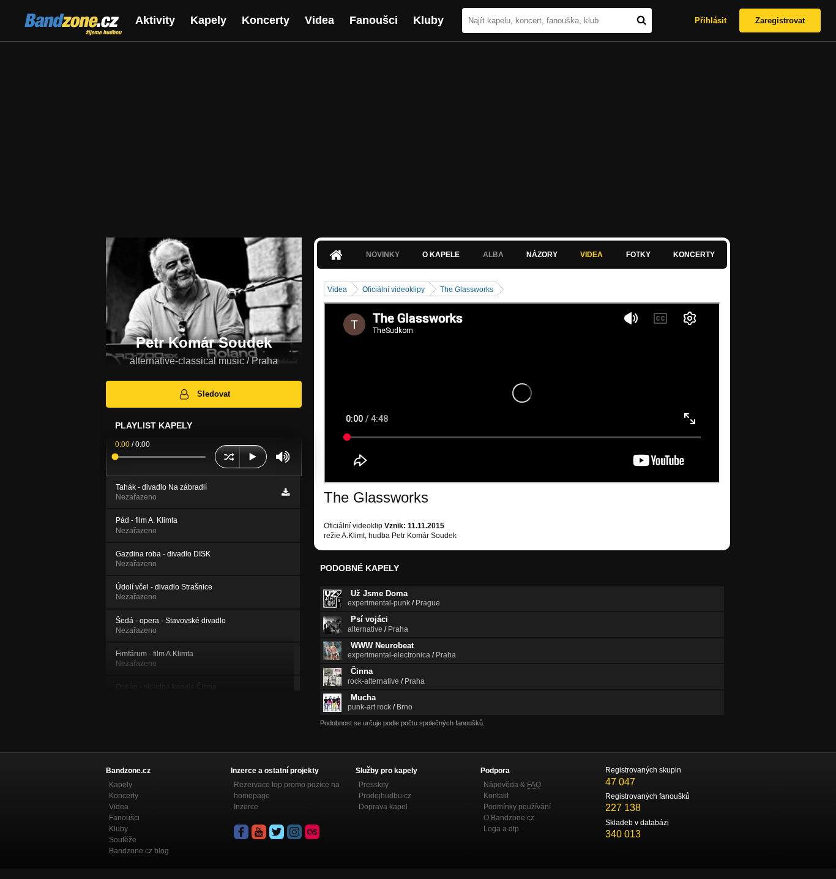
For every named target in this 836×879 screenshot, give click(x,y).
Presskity (374, 784)
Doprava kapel (383, 806)
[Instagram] (294, 832)
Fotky (638, 254)
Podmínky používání (517, 806)
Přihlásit (710, 20)
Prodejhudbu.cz (385, 795)
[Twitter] (276, 832)
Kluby (428, 20)
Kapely (208, 20)
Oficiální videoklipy (393, 289)
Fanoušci (373, 20)
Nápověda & (512, 784)
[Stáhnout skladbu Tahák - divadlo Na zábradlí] (285, 492)
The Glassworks (466, 289)
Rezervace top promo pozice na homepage (287, 790)
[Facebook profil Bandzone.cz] (241, 832)
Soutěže (122, 840)
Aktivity (155, 20)
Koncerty (265, 20)
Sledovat (213, 393)
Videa (319, 20)
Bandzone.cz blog (139, 851)
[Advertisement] (418, 133)
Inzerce (246, 806)
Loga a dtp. (502, 829)
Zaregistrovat (780, 20)
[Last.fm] (312, 832)
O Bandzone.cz (508, 818)
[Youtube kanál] (259, 832)
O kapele (441, 254)
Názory (542, 254)
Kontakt (496, 795)
